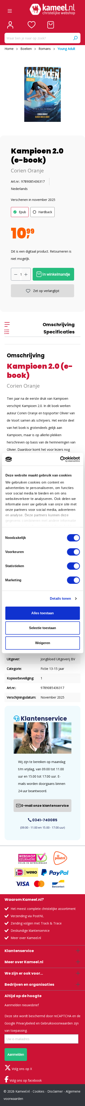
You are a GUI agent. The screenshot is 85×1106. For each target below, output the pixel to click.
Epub (22, 212)
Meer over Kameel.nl (26, 938)
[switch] (73, 552)
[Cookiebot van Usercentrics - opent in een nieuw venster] (60, 459)
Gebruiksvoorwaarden (57, 1023)
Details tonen (60, 598)
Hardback (45, 212)
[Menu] (10, 9)
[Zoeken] (75, 38)
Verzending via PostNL (27, 916)
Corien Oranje (27, 170)
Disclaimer (55, 1091)
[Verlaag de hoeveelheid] (15, 274)
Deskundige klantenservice (30, 930)
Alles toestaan (42, 613)
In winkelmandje (55, 274)
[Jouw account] (10, 25)
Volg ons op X (21, 1069)
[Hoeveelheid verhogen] (26, 274)
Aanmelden (15, 1054)
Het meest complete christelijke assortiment (43, 908)
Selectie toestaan (42, 628)
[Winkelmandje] (50, 25)
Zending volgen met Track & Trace (36, 923)
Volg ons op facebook (25, 1080)
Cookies (38, 1091)
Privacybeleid (25, 1023)
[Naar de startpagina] (52, 9)
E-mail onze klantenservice (45, 805)
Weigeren (42, 643)
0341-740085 (44, 820)
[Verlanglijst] (31, 25)
